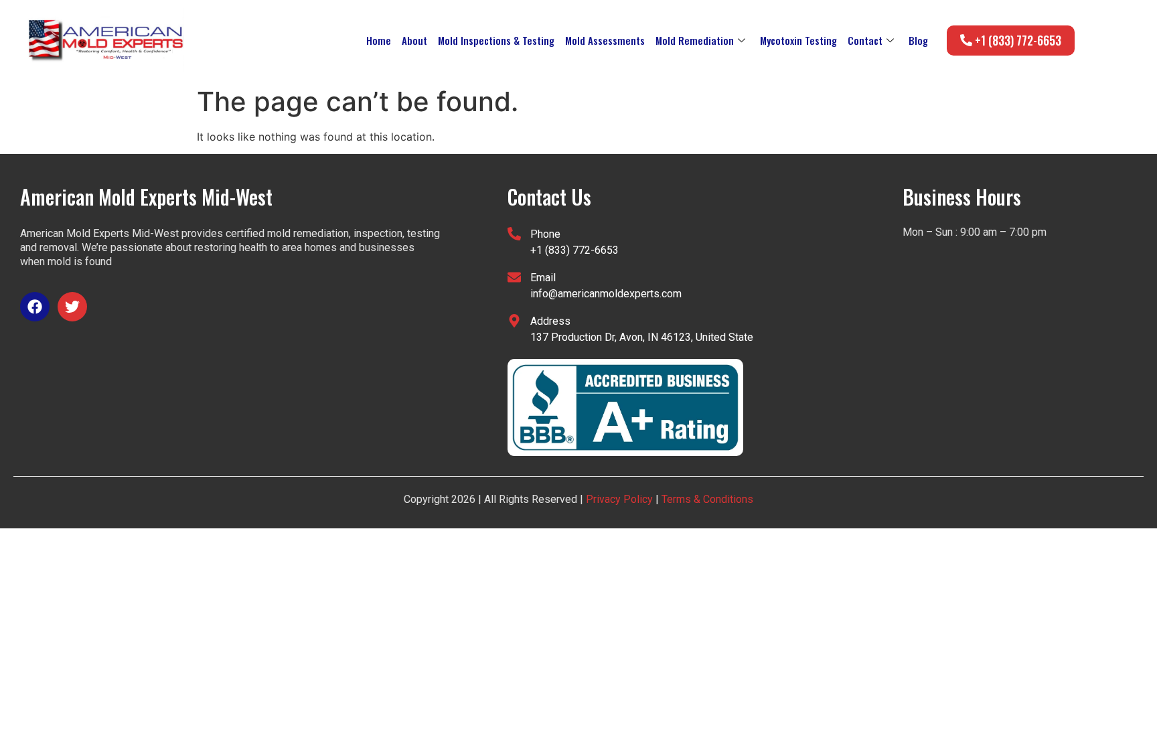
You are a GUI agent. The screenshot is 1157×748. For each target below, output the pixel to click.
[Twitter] (72, 306)
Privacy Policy (619, 499)
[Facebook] (35, 306)
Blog (918, 40)
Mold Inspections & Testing (496, 40)
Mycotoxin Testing (798, 40)
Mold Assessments (605, 40)
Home (378, 40)
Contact (865, 40)
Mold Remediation (694, 40)
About (414, 40)
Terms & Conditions (706, 499)
